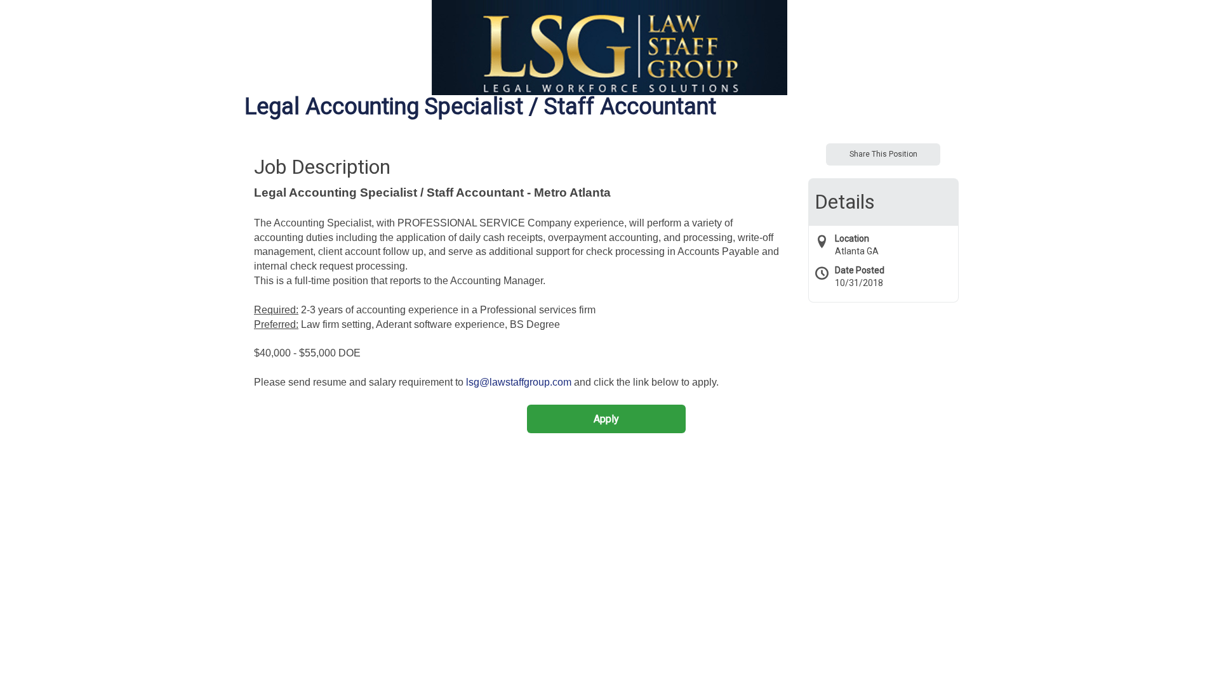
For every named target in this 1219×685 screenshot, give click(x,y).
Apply (606, 419)
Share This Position (883, 154)
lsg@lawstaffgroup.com (518, 382)
